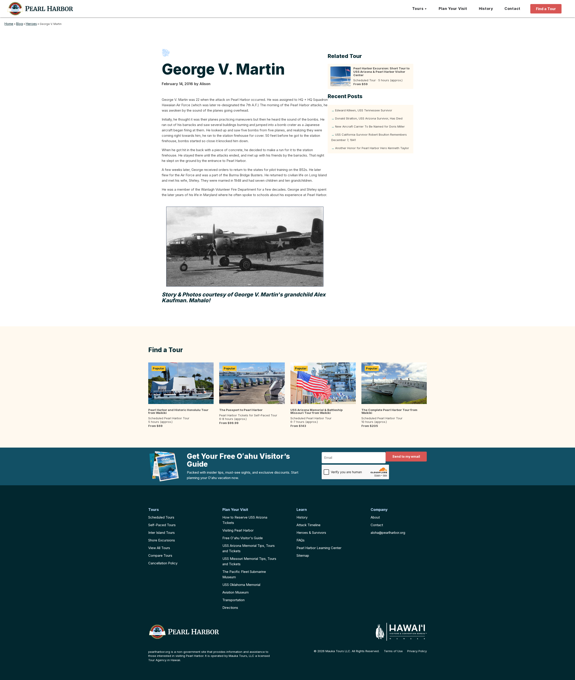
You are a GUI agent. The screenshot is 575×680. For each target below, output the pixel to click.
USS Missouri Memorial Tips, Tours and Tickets (249, 561)
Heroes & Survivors (311, 532)
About (375, 517)
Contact (377, 525)
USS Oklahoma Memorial (241, 585)
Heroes (31, 24)
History (301, 517)
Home (8, 24)
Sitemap (302, 555)
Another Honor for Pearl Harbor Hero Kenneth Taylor (372, 148)
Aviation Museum (235, 592)
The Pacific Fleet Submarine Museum (244, 574)
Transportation (233, 600)
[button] (419, 9)
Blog (19, 24)
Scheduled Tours (161, 517)
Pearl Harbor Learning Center (318, 548)
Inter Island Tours (161, 532)
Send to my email (406, 456)
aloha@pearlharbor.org (388, 532)
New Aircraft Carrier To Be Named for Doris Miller (370, 126)
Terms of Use (393, 651)
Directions (230, 607)
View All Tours (159, 548)
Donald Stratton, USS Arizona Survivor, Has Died (368, 118)
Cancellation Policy (162, 563)
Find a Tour (546, 9)
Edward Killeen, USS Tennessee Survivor (363, 110)
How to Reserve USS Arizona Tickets (244, 520)
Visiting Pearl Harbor (238, 530)
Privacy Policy (417, 651)
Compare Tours (160, 555)
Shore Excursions (161, 540)
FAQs (300, 540)
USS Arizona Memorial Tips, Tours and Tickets (248, 548)
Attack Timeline (308, 525)
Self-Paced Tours (162, 525)
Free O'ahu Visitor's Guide (242, 538)
